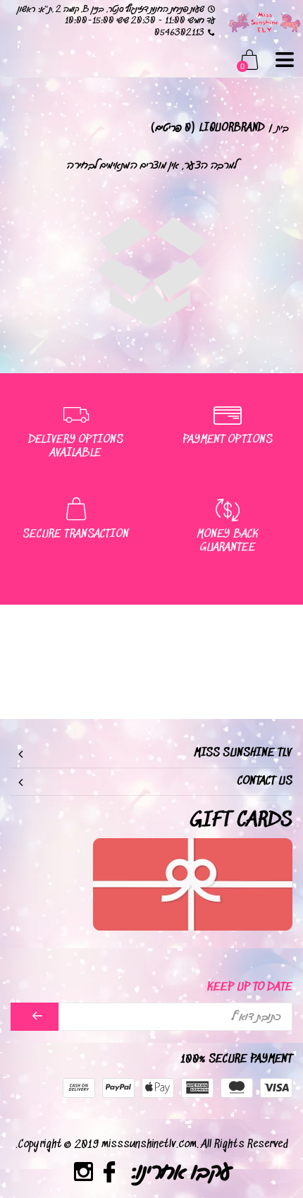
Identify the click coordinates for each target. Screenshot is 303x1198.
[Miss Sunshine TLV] (264, 21)
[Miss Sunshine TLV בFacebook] (109, 1174)
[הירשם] (34, 1017)
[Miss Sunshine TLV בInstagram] (83, 1174)
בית (282, 128)
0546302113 (179, 33)
